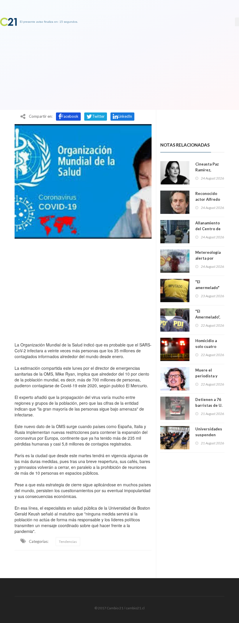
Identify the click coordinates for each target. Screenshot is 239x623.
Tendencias (68, 541)
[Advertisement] (83, 289)
